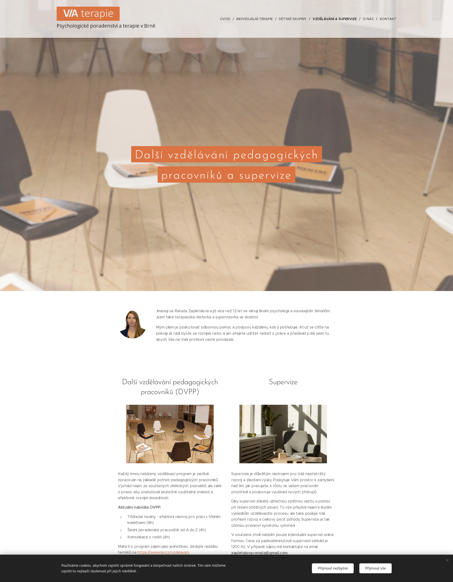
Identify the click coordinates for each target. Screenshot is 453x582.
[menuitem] (226, 19)
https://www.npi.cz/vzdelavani (163, 552)
